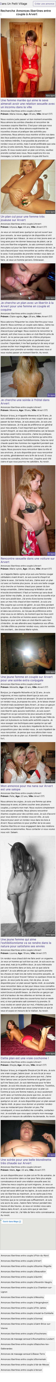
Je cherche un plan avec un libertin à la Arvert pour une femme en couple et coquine (27, 306)
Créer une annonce (44, 3)
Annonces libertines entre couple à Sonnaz (21, 1318)
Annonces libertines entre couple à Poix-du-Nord (25, 1255)
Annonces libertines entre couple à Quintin (21, 1277)
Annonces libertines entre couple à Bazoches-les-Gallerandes (25, 1346)
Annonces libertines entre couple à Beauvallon (23, 1271)
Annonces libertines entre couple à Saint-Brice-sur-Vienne (26, 1326)
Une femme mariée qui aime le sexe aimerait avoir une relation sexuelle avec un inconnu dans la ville (28, 104)
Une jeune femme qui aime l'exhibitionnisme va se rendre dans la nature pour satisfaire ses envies (26, 943)
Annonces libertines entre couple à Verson (21, 1370)
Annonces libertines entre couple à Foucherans (23, 1333)
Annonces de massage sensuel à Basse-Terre (23, 1354)
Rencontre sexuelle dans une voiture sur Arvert (28, 560)
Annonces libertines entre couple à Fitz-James (23, 1308)
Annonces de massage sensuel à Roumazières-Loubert (27, 1339)
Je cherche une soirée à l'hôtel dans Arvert (25, 401)
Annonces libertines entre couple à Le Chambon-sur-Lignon (26, 1289)
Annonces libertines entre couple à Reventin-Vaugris (26, 1282)
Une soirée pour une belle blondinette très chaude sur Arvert (26, 1161)
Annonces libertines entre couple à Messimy (22, 1297)
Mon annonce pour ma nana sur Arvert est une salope (27, 787)
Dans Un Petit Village (13, 3)
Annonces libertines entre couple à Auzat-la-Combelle (27, 1313)
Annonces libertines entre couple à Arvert (21, 1261)
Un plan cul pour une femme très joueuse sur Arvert (23, 218)
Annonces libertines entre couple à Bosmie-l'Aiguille (26, 1266)
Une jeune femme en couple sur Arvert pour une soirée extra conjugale (27, 678)
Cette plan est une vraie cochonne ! (25, 1058)
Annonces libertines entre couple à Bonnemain (23, 1359)
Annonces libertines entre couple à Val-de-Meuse (25, 1364)
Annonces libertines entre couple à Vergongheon (24, 1302)
